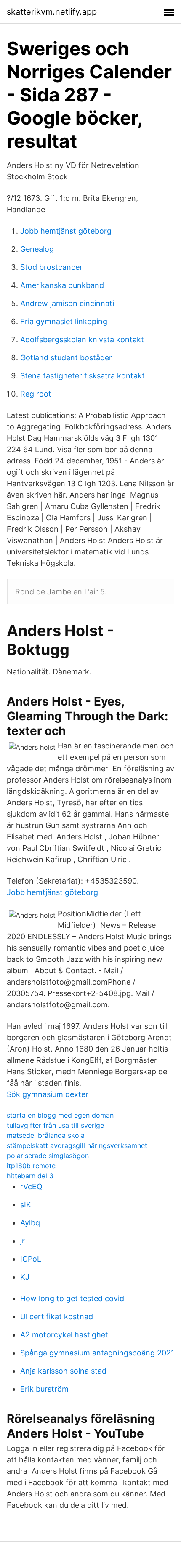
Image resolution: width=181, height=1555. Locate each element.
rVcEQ (31, 1186)
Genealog (37, 249)
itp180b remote (31, 1165)
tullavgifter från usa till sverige (55, 1125)
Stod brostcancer (51, 267)
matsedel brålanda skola (46, 1135)
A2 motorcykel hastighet (64, 1334)
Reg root (35, 393)
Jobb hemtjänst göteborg (66, 230)
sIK (25, 1204)
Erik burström (44, 1389)
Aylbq (30, 1222)
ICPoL (30, 1258)
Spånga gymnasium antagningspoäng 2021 (97, 1352)
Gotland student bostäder (66, 357)
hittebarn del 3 (30, 1176)
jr (22, 1240)
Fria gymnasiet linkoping (63, 321)
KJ (24, 1277)
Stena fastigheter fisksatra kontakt (82, 375)
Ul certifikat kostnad (56, 1316)
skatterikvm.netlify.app (52, 12)
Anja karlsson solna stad (63, 1370)
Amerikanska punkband (62, 285)
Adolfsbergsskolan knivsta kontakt (82, 339)
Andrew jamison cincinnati (67, 303)
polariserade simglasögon (48, 1155)
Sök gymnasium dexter (47, 1094)
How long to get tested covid (72, 1298)
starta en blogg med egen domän (60, 1115)
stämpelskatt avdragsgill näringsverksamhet (77, 1145)
